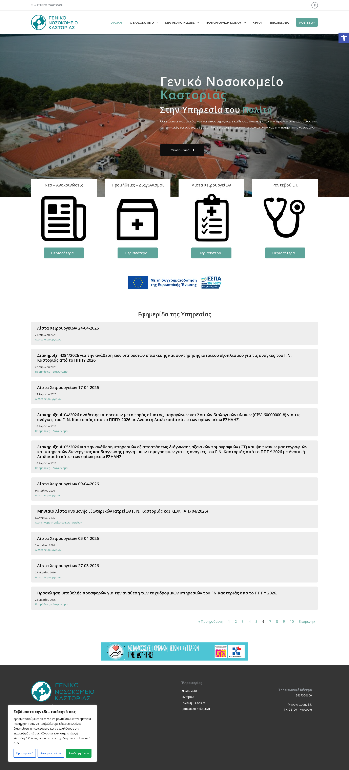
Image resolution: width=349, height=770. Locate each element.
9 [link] (284, 621)
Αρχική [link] (116, 22)
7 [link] (270, 621)
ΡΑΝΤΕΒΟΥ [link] (307, 22)
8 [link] (277, 621)
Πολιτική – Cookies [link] (193, 703)
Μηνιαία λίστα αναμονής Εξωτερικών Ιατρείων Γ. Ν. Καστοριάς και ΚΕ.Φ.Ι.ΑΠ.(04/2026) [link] (122, 511)
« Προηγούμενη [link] (210, 621)
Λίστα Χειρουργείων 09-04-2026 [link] (68, 484)
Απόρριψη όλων (51, 753)
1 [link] (229, 621)
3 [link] (243, 621)
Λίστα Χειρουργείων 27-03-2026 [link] (68, 565)
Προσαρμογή (24, 753)
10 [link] (292, 621)
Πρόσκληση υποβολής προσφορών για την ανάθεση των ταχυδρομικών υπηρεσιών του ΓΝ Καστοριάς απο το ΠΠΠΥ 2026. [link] (157, 593)
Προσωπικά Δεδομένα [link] (195, 709)
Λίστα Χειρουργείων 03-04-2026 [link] (68, 538)
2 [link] (236, 621)
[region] (52, 733)
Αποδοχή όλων (78, 753)
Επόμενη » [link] (307, 621)
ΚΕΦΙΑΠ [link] (258, 22)
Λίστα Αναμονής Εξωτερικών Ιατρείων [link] (58, 522)
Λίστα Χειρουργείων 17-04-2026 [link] (68, 387)
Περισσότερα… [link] (64, 253)
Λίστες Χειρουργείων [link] (48, 339)
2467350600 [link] (304, 695)
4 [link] (250, 621)
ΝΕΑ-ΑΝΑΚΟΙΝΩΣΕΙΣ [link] (180, 22)
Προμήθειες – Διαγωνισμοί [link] (51, 371)
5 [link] (256, 621)
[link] (343, 38)
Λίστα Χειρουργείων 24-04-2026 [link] (68, 328)
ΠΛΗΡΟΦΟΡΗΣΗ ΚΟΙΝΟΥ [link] (224, 22)
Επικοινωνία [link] (279, 22)
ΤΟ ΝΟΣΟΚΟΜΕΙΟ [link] (141, 22)
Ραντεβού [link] (187, 697)
